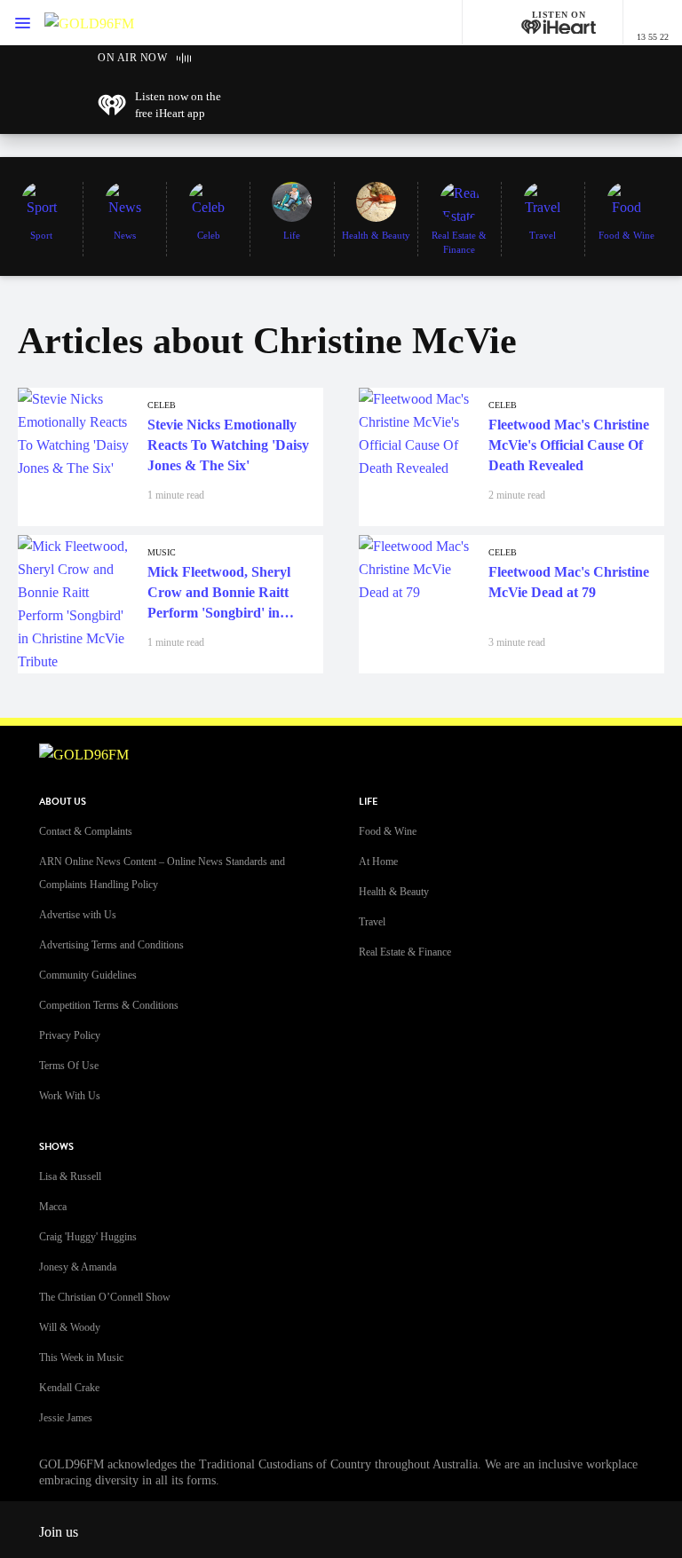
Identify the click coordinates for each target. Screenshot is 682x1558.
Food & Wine (387, 831)
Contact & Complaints (85, 831)
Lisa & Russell (70, 1176)
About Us (62, 801)
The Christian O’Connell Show (104, 1297)
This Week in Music (81, 1357)
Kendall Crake (69, 1387)
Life (368, 801)
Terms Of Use (69, 1065)
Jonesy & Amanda (77, 1267)
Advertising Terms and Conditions (111, 945)
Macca (53, 1206)
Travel (372, 922)
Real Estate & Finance (405, 952)
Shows (56, 1146)
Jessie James (65, 1418)
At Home (378, 861)
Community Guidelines (88, 975)
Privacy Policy (69, 1035)
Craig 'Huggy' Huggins (88, 1237)
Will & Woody (69, 1327)
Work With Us (69, 1096)
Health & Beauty (394, 891)
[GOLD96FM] (89, 22)
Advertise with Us (77, 915)
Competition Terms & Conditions (108, 1005)
